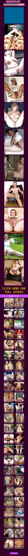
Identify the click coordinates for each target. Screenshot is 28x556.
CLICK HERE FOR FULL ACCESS (14, 290)
